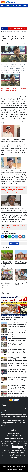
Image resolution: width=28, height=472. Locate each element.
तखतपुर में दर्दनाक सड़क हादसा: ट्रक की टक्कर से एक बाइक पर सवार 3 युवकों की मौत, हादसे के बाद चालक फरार (17, 365)
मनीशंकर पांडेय (6, 44)
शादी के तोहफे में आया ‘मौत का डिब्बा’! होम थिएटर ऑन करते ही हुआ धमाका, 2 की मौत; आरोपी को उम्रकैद (21, 283)
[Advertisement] (14, 16)
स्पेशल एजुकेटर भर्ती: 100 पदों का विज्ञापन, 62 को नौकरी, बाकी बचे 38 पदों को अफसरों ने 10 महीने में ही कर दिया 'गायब (13, 190)
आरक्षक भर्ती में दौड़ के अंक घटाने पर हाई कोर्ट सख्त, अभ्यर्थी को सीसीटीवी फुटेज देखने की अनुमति (21, 263)
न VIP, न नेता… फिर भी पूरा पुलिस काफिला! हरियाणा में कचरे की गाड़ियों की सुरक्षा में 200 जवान (17, 345)
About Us (7, 461)
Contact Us (12, 461)
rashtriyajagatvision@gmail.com (14, 438)
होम (4, 5)
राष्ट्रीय (8, 5)
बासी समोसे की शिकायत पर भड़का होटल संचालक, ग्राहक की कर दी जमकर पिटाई (13, 226)
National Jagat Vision (18, 466)
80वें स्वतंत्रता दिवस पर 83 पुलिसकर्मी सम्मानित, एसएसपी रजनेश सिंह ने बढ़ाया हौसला (7, 282)
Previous (12, 243)
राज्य (20, 5)
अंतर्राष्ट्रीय (14, 5)
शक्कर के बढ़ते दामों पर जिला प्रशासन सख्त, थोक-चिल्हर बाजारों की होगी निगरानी (13, 319)
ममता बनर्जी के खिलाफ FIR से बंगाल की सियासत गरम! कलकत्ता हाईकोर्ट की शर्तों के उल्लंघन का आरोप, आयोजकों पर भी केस (17, 339)
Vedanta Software (17, 469)
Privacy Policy (20, 461)
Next (17, 243)
